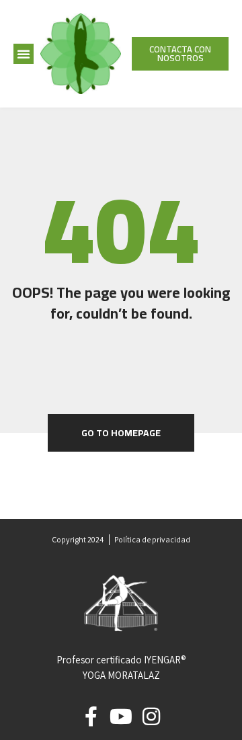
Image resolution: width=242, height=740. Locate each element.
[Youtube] (121, 716)
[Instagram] (151, 716)
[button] (23, 54)
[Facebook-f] (91, 716)
